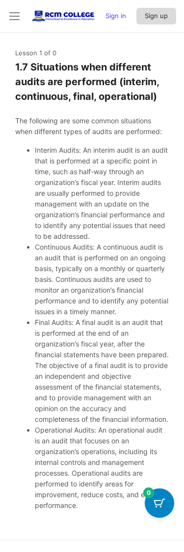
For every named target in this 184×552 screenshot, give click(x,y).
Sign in (115, 16)
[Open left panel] (15, 16)
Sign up (156, 16)
